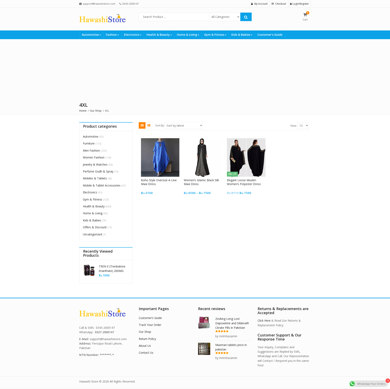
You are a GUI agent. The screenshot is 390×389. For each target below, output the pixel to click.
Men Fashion (91, 150)
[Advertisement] (122, 69)
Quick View (162, 180)
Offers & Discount (95, 227)
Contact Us (146, 353)
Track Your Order (150, 325)
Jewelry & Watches (95, 164)
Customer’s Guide (269, 35)
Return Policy (147, 339)
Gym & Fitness (214, 35)
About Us (145, 346)
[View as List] (148, 125)
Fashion (112, 35)
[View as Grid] (142, 125)
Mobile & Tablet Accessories (101, 185)
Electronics (132, 35)
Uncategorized (92, 234)
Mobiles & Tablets (95, 178)
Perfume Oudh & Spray (98, 171)
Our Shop (145, 332)
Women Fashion (93, 157)
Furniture (89, 143)
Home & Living (187, 35)
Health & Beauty (158, 35)
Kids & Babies (241, 35)
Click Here (264, 320)
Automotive (91, 35)
